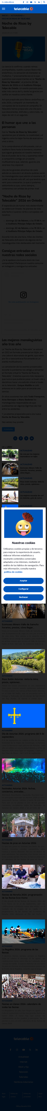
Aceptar (23, 581)
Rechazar (23, 597)
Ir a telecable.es (8, 2)
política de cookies (13, 572)
